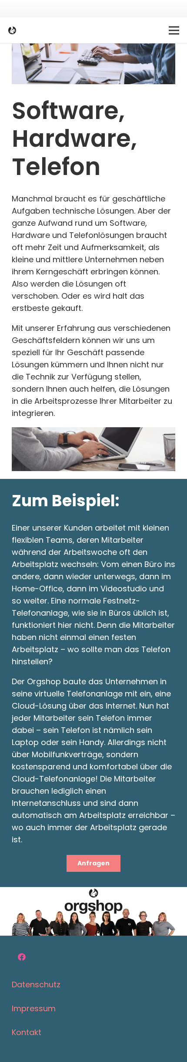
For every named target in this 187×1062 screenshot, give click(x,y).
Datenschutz (36, 984)
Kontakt (26, 1032)
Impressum (34, 1008)
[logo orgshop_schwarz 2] (12, 30)
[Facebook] (21, 957)
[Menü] (174, 30)
